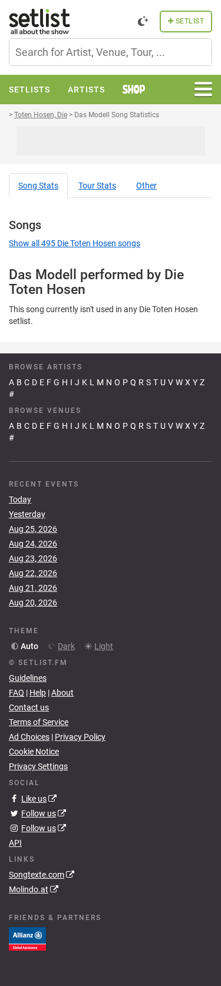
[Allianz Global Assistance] (27, 938)
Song (38, 185)
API (15, 843)
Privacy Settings (38, 766)
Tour (97, 185)
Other (146, 185)
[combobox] (110, 52)
